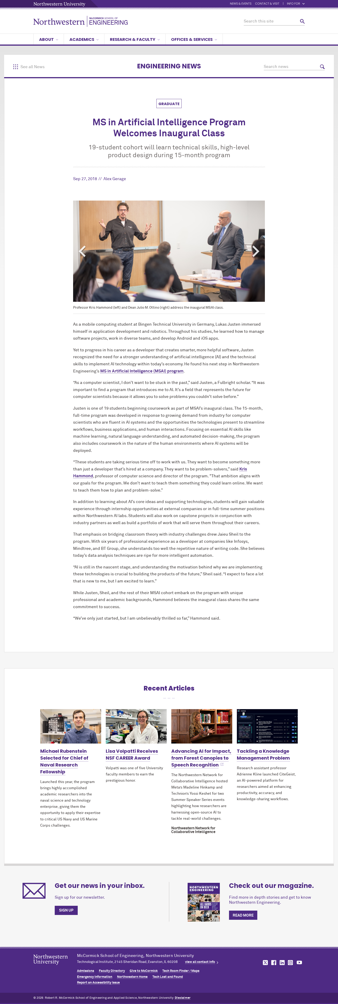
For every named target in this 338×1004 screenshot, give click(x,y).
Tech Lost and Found (167, 977)
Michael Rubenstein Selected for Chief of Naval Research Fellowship (64, 761)
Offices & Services (192, 39)
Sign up (66, 910)
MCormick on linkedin (281, 962)
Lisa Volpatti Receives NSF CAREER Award (132, 754)
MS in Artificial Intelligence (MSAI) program (141, 371)
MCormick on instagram (290, 962)
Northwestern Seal (55, 966)
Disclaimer (182, 997)
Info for (293, 3)
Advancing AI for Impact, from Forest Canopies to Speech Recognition (201, 758)
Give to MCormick (144, 971)
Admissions (85, 971)
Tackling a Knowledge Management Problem (263, 754)
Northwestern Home (132, 977)
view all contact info (200, 962)
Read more (243, 915)
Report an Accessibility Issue (98, 982)
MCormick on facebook (273, 962)
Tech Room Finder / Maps (180, 971)
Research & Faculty (132, 39)
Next (256, 251)
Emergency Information (94, 977)
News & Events (241, 3)
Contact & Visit (267, 3)
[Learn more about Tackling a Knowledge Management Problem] (267, 726)
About (46, 39)
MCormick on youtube (299, 962)
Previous (82, 251)
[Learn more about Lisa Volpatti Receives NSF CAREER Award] (136, 726)
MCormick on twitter (264, 962)
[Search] (302, 21)
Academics (81, 39)
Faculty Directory (112, 971)
